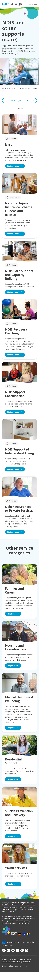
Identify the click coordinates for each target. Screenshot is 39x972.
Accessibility (18, 959)
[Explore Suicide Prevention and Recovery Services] (19, 814)
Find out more (13, 166)
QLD (20, 100)
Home (4, 88)
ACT (6, 100)
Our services (12, 88)
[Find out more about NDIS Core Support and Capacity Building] (19, 269)
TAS (26, 100)
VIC (33, 100)
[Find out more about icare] (19, 142)
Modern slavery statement (20, 962)
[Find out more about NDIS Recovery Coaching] (19, 329)
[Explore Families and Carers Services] (19, 591)
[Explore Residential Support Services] (19, 759)
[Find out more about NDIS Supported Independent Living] (19, 446)
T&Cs (11, 959)
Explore (11, 614)
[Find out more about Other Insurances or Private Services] (19, 507)
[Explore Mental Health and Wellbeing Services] (19, 702)
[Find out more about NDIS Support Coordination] (19, 389)
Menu (31, 4)
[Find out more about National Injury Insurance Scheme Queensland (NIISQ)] (19, 205)
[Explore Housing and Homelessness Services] (19, 645)
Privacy (4, 959)
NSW (12, 100)
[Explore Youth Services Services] (19, 866)
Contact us (6, 962)
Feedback (27, 959)
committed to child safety (17, 916)
